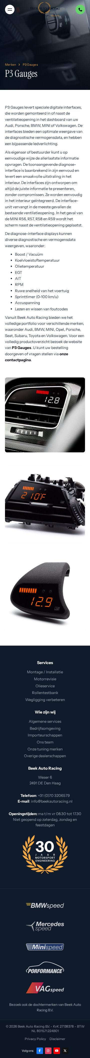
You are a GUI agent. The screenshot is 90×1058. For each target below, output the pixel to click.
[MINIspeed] (45, 947)
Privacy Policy (35, 1039)
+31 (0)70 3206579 (54, 795)
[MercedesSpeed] (45, 926)
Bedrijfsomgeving (45, 728)
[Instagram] (48, 1051)
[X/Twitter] (65, 1051)
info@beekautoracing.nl (51, 801)
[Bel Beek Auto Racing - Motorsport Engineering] (80, 9)
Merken (10, 64)
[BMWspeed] (45, 906)
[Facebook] (39, 1051)
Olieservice (45, 686)
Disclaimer (57, 1039)
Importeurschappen (45, 735)
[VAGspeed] (45, 988)
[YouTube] (57, 1051)
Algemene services (45, 721)
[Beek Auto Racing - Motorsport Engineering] (45, 9)
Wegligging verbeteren (45, 699)
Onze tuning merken (45, 749)
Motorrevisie (45, 679)
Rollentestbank (45, 692)
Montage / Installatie (45, 672)
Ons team (45, 742)
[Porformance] (45, 967)
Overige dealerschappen (45, 755)
